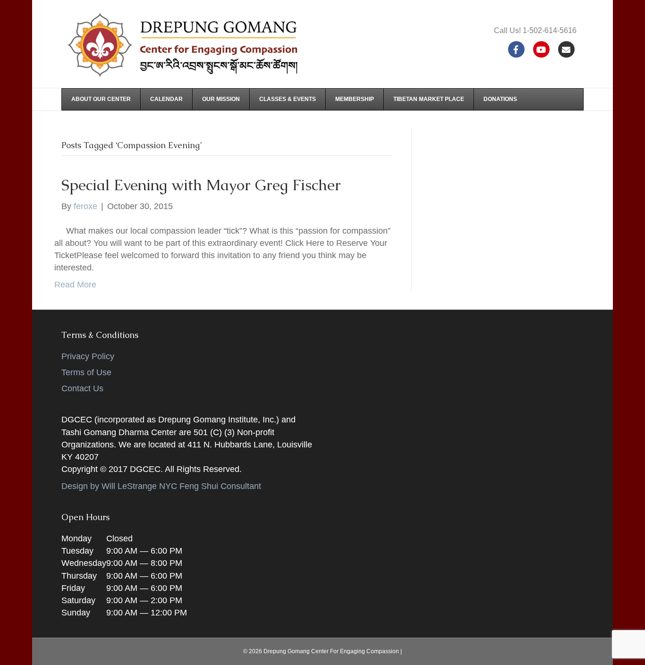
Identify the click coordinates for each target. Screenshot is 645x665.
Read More (75, 284)
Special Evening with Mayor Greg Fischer (201, 184)
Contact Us (82, 388)
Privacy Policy (87, 356)
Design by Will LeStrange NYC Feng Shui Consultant (161, 486)
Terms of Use (86, 372)
